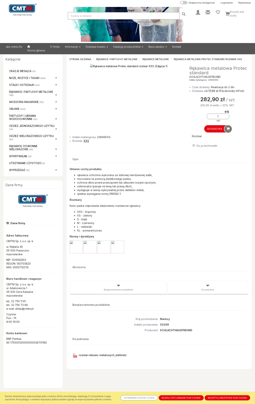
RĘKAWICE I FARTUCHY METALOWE (116, 59)
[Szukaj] (184, 14)
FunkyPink (120, 22)
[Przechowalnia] (218, 12)
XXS (86, 140)
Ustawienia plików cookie (139, 398)
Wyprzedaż (155, 22)
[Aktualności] (208, 12)
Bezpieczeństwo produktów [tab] (118, 289)
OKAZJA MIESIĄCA (137, 22)
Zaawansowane (104, 22)
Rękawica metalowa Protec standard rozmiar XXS (208, 59)
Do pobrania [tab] (207, 289)
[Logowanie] (198, 12)
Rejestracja (244, 2)
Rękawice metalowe (155, 59)
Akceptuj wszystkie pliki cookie (227, 398)
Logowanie (227, 2)
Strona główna (80, 59)
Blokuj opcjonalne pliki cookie (181, 398)
